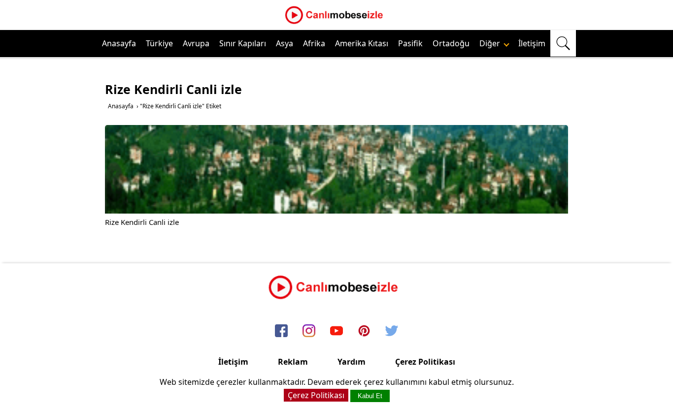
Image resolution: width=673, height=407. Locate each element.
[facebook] (281, 331)
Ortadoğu (451, 43)
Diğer (490, 43)
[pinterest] (364, 331)
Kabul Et (370, 396)
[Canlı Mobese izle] (336, 22)
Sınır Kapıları (242, 43)
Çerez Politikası (425, 361)
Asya (284, 43)
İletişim (531, 43)
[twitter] (391, 331)
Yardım (351, 361)
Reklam (293, 361)
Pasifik (410, 43)
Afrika (314, 43)
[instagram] (309, 331)
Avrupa (196, 43)
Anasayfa (119, 43)
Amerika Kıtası (361, 43)
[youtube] (336, 331)
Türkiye (159, 43)
